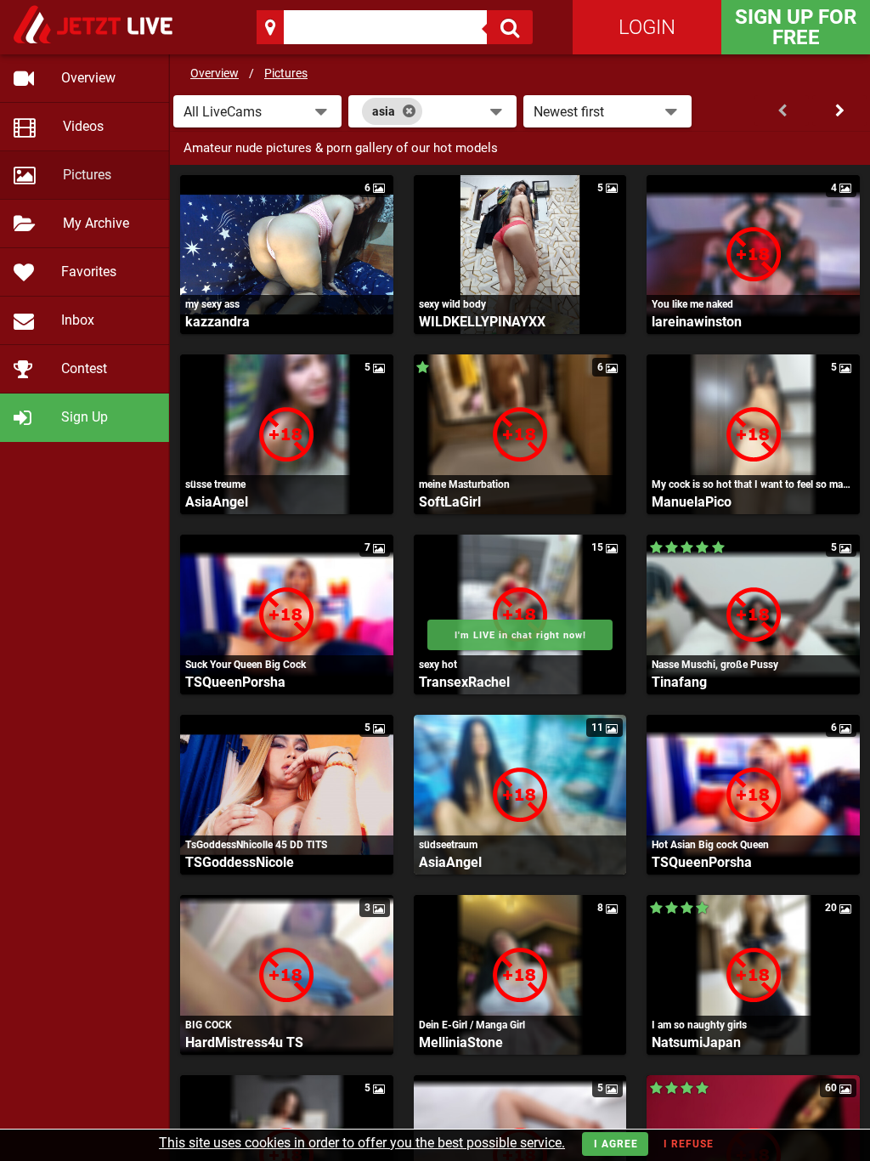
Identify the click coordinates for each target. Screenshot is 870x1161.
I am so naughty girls (699, 1025)
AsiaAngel (216, 502)
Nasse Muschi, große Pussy (715, 665)
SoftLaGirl (450, 502)
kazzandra (217, 322)
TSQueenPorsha (235, 682)
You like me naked (692, 304)
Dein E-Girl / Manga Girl (472, 1025)
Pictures (286, 73)
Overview (214, 73)
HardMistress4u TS (244, 1042)
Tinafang (679, 682)
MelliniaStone (461, 1042)
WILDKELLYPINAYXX (482, 322)
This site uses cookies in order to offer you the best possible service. (362, 1143)
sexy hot (438, 665)
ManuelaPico (692, 502)
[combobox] (432, 111)
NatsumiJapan (696, 1042)
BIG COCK (208, 1025)
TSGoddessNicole (239, 862)
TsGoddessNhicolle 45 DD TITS (256, 845)
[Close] (409, 111)
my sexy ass (212, 304)
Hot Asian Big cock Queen (710, 845)
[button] (257, 111)
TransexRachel (464, 682)
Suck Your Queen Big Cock (245, 665)
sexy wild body (452, 304)
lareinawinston (697, 322)
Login (647, 27)
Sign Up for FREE (795, 27)
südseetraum (448, 845)
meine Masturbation (464, 484)
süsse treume (215, 484)
